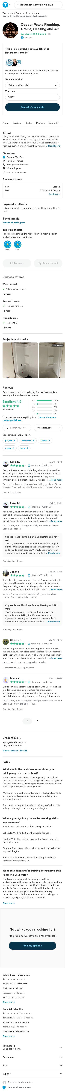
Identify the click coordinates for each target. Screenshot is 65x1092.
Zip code (10, 91)
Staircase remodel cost (13, 993)
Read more (54, 194)
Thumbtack (8, 13)
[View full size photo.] (20, 360)
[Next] (38, 721)
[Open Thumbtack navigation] (7, 4)
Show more (9, 1002)
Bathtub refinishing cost (14, 997)
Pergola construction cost (15, 984)
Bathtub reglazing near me (15, 1027)
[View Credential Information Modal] (19, 737)
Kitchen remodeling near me (16, 1031)
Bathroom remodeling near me (17, 1013)
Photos (28, 123)
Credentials (54, 123)
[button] (10, 30)
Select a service (13, 79)
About (6, 123)
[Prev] (27, 721)
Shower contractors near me (16, 1022)
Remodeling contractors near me (18, 1018)
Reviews (40, 123)
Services (17, 123)
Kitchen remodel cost (13, 988)
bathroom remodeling (26, 13)
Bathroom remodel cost (14, 979)
